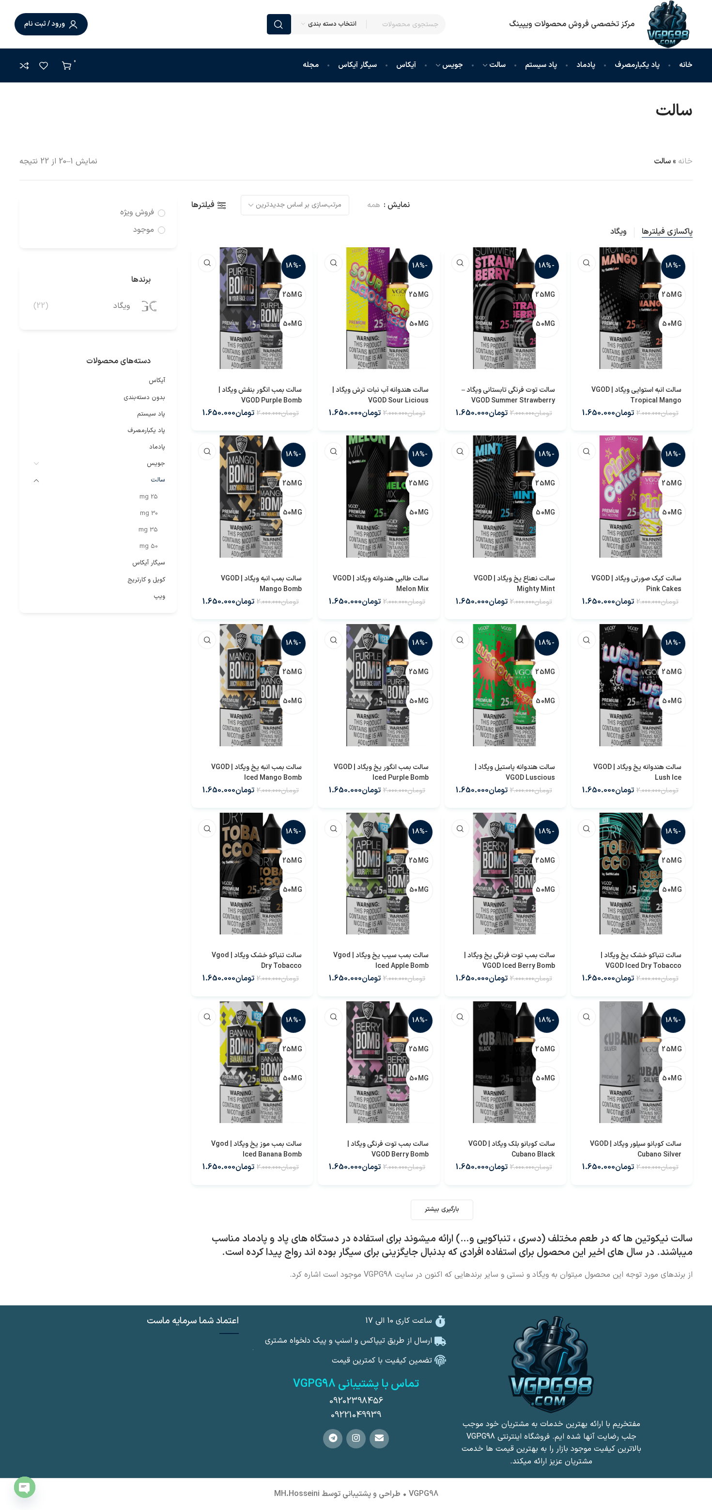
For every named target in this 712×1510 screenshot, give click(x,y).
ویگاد (618, 232)
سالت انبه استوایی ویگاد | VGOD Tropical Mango (636, 395)
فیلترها (203, 205)
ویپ (159, 596)
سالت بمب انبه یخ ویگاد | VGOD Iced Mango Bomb (256, 772)
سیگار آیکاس (148, 563)
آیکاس (157, 381)
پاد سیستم (151, 414)
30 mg (149, 513)
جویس (156, 463)
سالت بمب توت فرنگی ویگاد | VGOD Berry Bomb (387, 1149)
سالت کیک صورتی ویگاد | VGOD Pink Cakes (636, 584)
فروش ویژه (137, 212)
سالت (158, 480)
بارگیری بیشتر (442, 1209)
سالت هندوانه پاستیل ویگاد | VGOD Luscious (515, 772)
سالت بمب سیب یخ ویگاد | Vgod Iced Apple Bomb (380, 960)
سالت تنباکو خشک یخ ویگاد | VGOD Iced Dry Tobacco (641, 960)
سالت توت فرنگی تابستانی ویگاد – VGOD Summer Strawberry (508, 395)
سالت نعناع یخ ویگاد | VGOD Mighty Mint (514, 584)
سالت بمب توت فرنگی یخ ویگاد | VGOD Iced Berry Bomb (509, 960)
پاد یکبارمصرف (146, 430)
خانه (685, 161)
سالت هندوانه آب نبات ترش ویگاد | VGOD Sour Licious (380, 395)
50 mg (148, 546)
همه (373, 205)
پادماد (157, 447)
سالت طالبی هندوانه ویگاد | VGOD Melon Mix (380, 584)
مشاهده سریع (586, 263)
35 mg (148, 530)
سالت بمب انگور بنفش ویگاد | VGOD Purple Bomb (260, 395)
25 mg (148, 497)
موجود (143, 230)
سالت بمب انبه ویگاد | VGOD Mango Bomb (261, 584)
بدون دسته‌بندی (144, 397)
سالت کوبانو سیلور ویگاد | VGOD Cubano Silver (635, 1149)
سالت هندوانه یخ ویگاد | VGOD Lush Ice (637, 772)
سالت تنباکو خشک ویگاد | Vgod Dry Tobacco (257, 960)
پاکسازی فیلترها (667, 232)
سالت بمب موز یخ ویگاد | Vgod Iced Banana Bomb (256, 1149)
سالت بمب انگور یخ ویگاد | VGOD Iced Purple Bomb (381, 772)
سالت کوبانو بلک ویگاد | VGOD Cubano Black (511, 1149)
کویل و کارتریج (146, 580)
